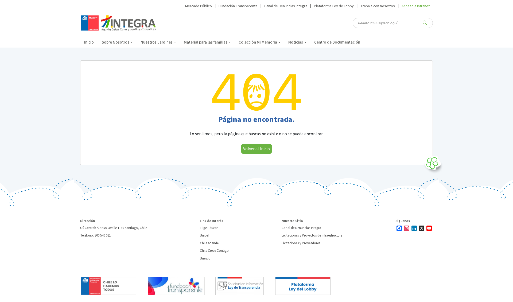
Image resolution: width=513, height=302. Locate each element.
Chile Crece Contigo (214, 250)
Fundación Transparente (238, 6)
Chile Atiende (209, 243)
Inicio (89, 42)
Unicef (204, 235)
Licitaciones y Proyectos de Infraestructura (312, 235)
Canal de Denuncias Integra (285, 6)
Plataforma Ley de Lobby (334, 6)
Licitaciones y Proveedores (301, 243)
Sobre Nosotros (115, 42)
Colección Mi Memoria (258, 42)
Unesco (205, 258)
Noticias (295, 42)
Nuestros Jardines (157, 42)
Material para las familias (205, 42)
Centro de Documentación (337, 42)
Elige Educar (209, 228)
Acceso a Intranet (416, 6)
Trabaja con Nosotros (377, 6)
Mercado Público (198, 6)
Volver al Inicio (256, 149)
